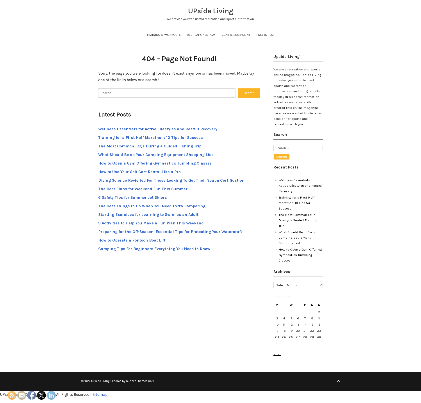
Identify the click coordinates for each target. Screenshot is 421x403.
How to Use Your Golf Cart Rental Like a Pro (139, 171)
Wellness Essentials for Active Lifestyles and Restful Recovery (157, 129)
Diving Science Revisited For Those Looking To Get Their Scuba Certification (171, 180)
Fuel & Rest (265, 35)
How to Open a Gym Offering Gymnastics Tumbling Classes (155, 163)
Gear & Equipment (236, 35)
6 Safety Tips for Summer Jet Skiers (132, 197)
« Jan (277, 354)
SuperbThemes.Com (140, 381)
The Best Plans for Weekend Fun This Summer (142, 188)
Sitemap (99, 394)
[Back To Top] (338, 381)
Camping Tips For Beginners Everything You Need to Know (154, 248)
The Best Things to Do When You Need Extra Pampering (151, 206)
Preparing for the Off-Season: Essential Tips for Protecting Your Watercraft (170, 231)
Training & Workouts (164, 35)
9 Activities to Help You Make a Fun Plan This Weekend (151, 223)
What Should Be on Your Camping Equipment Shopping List (155, 154)
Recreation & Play (201, 35)
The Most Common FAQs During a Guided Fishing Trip (150, 146)
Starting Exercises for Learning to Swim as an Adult (148, 214)
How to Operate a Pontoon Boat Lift (131, 240)
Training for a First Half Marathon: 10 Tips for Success (150, 137)
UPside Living (210, 11)
